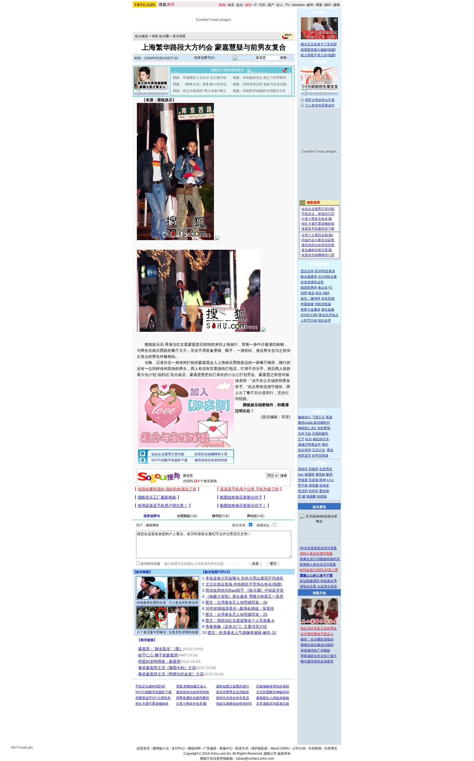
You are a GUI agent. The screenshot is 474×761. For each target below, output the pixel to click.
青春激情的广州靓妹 (315, 650)
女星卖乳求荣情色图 (183, 632)
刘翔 (304, 293)
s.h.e (330, 480)
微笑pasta (306, 423)
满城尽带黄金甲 (309, 445)
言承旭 (313, 480)
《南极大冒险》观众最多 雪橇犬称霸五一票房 (244, 596)
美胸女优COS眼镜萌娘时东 (320, 559)
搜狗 (336, 5)
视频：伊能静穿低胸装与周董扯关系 (259, 91)
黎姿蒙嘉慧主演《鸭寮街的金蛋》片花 (171, 674)
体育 (231, 5)
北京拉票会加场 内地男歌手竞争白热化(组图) (243, 584)
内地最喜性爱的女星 (151, 603)
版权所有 (284, 754)
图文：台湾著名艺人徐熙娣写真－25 (236, 614)
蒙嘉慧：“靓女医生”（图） (160, 649)
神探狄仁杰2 (307, 428)
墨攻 (330, 450)
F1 (330, 288)
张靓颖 (311, 496)
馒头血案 (327, 309)
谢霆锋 (309, 474)
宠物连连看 (308, 586)
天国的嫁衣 (320, 434)
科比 (318, 293)
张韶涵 (322, 496)
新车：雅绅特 (310, 299)
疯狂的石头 (321, 439)
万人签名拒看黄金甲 (320, 105)
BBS (328, 5)
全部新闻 (314, 748)
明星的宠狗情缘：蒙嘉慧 (159, 661)
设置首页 (143, 748)
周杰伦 (303, 469)
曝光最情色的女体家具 (317, 661)
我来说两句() (204, 58)
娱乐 (239, 5)
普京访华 (307, 271)
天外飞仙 (304, 434)
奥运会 (323, 288)
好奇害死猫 (320, 455)
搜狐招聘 (194, 748)
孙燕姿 (324, 485)
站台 (308, 439)
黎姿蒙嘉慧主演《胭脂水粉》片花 (167, 667)
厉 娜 (301, 496)
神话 (325, 445)
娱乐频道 (141, 36)
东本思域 (327, 299)
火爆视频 (319, 62)
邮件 (310, 5)
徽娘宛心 (304, 417)
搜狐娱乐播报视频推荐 (227, 70)
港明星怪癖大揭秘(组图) (318, 50)
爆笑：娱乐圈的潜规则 (317, 639)
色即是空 (304, 455)
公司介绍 (299, 748)
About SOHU (280, 748)
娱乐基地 (319, 507)
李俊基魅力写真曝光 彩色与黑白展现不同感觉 (244, 578)
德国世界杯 (309, 288)
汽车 (262, 5)
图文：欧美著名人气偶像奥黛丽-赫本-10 (242, 632)
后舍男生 (325, 469)
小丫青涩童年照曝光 (151, 632)
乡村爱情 (323, 428)
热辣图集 (319, 12)
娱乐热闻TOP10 (216, 572)
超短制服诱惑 (310, 581)
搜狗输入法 (161, 748)
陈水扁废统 (309, 277)
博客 (319, 5)
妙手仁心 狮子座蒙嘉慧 (158, 655)
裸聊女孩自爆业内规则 (317, 645)
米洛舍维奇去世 (312, 282)
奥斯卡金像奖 (310, 309)
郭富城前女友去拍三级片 (319, 656)
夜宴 (329, 417)
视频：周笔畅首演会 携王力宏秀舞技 (259, 78)
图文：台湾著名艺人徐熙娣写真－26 (236, 602)
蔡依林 (324, 491)
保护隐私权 (259, 748)
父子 (301, 439)
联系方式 (242, 748)
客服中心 (226, 748)
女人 (279, 5)
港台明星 (179, 36)
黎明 (329, 474)
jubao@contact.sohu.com (255, 758)
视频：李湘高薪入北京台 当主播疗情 (199, 78)
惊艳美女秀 (328, 581)
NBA (326, 293)
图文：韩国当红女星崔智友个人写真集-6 (239, 620)
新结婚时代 (322, 423)
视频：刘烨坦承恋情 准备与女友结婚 (259, 84)
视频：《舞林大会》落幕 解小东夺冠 (199, 84)
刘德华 (313, 469)
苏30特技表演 (325, 271)
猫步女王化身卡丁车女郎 (319, 44)
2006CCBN (309, 315)
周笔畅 (313, 485)
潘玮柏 (320, 474)
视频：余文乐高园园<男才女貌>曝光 (199, 91)
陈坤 (322, 480)
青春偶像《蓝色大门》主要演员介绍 (236, 626)
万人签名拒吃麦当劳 (183, 603)
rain (301, 474)
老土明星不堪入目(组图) (318, 55)
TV (287, 5)
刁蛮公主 (318, 417)
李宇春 (303, 485)
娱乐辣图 (142, 572)
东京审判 (304, 450)
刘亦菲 (313, 491)
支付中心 (178, 748)
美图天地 (319, 593)
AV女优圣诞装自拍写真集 (318, 548)
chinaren (298, 5)
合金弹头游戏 (327, 586)
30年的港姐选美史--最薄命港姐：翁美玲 (239, 608)
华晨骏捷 (307, 304)
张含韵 (303, 491)
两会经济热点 (328, 315)
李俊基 (303, 480)
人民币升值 (309, 320)
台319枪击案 (327, 277)
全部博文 (330, 748)
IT (255, 5)
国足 (311, 293)
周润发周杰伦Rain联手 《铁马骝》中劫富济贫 (244, 590)
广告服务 (210, 748)
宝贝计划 (318, 450)
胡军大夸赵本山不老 (320, 100)
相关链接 (147, 640)
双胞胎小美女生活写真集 (318, 564)
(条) (187, 516)
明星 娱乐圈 (160, 36)
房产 (271, 5)
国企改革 (324, 320)
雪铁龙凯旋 (323, 304)
